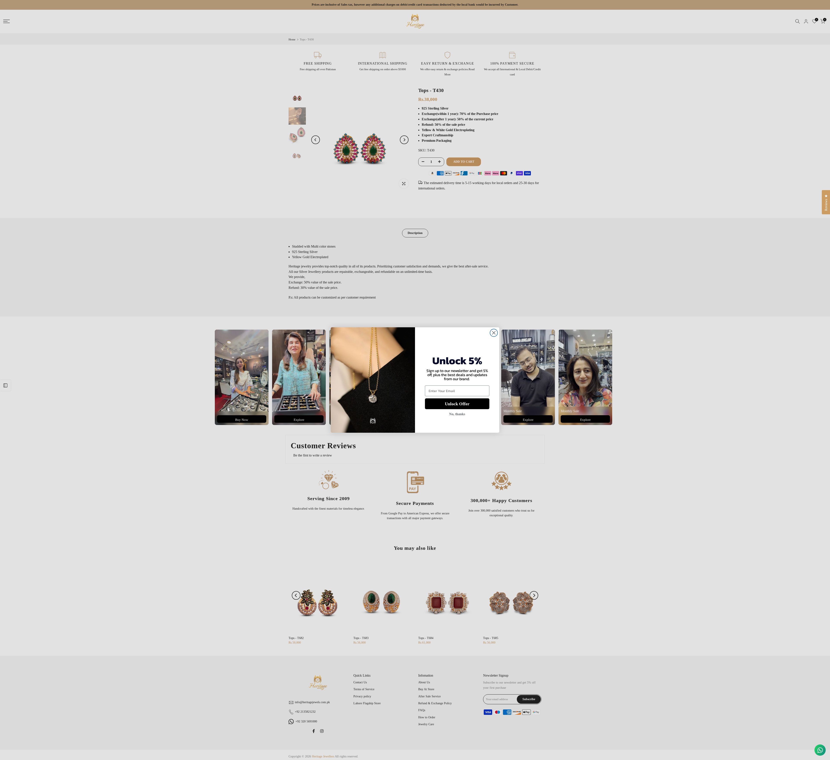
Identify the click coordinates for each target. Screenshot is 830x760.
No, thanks (457, 414)
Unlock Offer (457, 403)
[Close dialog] (494, 333)
